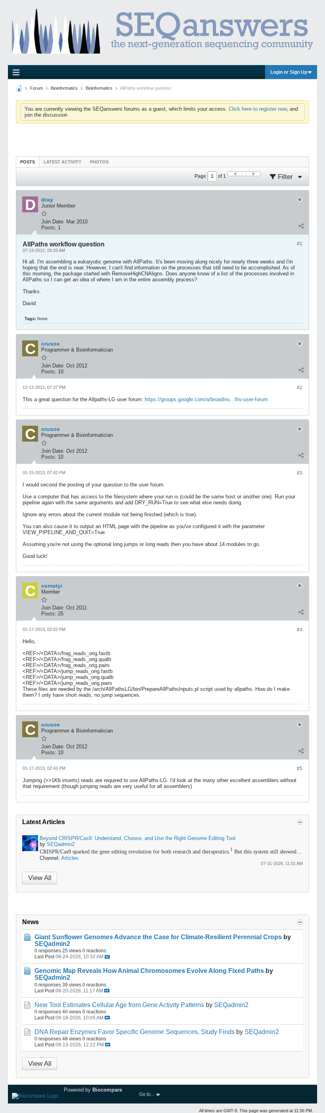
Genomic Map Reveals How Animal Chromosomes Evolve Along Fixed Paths (149, 970)
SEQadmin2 (61, 844)
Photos (99, 162)
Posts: (48, 228)
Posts (27, 162)
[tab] (27, 161)
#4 (299, 629)
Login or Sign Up (288, 72)
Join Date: (53, 222)
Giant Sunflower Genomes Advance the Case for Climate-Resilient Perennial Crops (158, 937)
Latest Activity (62, 162)
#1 (299, 243)
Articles (69, 858)
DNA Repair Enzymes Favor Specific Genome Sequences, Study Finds (134, 1031)
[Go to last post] (107, 957)
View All (40, 878)
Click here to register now (258, 109)
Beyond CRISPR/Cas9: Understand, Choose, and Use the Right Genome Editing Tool (137, 838)
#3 (299, 473)
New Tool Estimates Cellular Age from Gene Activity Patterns (119, 1005)
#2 (299, 387)
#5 (299, 768)
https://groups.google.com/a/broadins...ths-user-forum (206, 399)
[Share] (301, 225)
